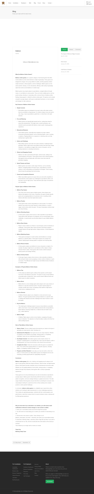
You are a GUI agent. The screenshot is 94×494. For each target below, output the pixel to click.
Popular (71, 49)
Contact (49, 3)
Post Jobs (26, 473)
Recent (64, 49)
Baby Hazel (18, 442)
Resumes (26, 471)
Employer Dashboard (28, 467)
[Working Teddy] (3, 2)
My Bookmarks (15, 479)
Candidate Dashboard (15, 468)
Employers (23, 3)
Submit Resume (16, 475)
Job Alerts (14, 477)
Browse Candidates (28, 469)
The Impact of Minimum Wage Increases (70, 53)
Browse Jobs (15, 471)
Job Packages (27, 476)
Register (90, 4)
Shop (44, 3)
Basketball (25, 442)
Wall (30, 3)
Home (9, 3)
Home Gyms (64, 61)
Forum (39, 3)
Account (36, 464)
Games (17, 53)
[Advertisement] (47, 33)
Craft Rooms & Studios (66, 69)
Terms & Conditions (39, 468)
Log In (89, 2)
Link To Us (37, 471)
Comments (78, 49)
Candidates (15, 3)
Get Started (49, 481)
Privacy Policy (38, 466)
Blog (35, 3)
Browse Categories (16, 473)
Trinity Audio (30, 62)
